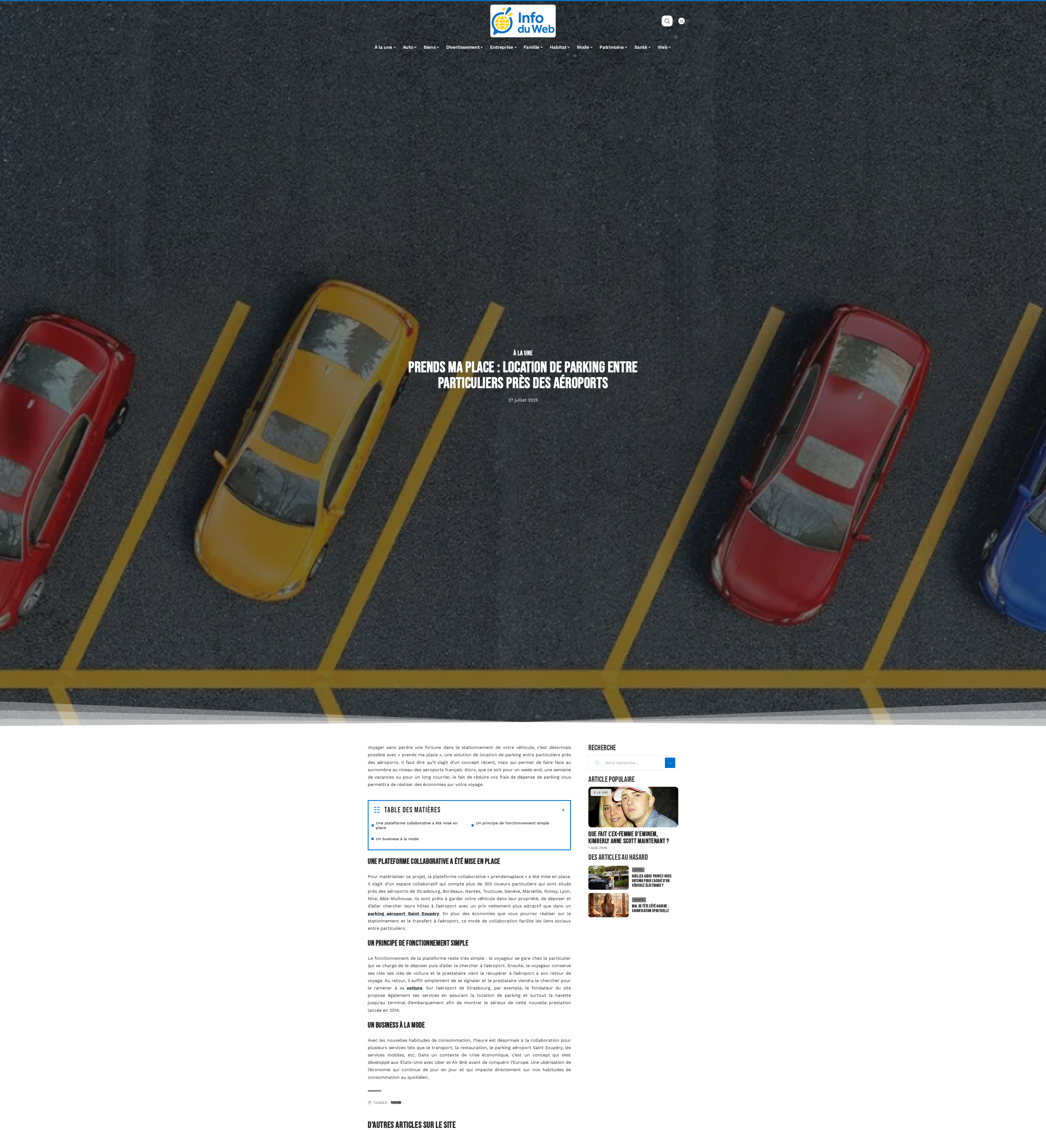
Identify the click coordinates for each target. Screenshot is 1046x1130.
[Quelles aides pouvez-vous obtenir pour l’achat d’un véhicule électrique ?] (608, 878)
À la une (523, 353)
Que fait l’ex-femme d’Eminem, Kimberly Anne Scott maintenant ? (628, 837)
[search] (667, 21)
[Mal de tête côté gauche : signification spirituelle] (608, 905)
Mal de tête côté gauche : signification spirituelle (650, 908)
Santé (639, 899)
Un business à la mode (397, 839)
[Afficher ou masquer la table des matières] (503, 810)
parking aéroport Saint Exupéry (403, 913)
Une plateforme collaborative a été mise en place (417, 825)
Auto (638, 869)
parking (396, 1102)
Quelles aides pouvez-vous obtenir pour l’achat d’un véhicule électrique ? (651, 881)
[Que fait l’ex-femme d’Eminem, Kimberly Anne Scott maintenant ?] (633, 807)
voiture (414, 988)
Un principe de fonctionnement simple (512, 823)
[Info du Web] (523, 21)
